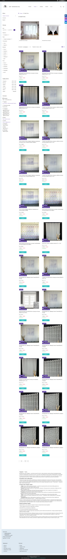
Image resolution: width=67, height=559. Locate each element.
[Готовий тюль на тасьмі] (30, 30)
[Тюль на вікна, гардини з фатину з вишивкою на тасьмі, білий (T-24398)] (30, 197)
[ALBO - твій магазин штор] (5, 6)
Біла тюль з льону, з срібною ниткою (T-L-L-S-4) (51, 243)
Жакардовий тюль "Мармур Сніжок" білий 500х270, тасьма (29, 346)
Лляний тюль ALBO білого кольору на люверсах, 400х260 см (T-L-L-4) (28, 380)
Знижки (46, 6)
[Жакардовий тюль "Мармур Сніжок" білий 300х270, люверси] (30, 401)
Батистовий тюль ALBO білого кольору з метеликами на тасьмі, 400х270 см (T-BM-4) (29, 244)
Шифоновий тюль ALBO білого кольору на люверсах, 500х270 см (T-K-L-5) (29, 108)
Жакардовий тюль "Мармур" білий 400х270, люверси (29, 447)
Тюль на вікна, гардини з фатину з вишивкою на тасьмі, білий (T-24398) (28, 210)
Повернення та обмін (7, 549)
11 (25, 461)
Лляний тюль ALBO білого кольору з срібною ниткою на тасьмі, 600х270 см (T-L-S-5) (52, 108)
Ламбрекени (22, 548)
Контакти (5, 551)
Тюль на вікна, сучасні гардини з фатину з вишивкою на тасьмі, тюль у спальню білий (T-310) (29, 176)
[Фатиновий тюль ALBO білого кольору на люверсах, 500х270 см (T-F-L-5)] (53, 61)
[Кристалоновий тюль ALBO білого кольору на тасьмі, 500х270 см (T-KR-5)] (30, 299)
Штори (21, 545)
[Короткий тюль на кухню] (53, 30)
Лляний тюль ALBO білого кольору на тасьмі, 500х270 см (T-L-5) (52, 278)
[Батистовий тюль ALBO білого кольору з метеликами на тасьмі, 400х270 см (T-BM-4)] (30, 231)
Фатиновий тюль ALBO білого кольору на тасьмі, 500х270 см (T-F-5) (28, 74)
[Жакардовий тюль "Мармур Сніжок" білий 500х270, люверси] (53, 333)
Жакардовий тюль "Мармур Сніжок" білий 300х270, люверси (29, 414)
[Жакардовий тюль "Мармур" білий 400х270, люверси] (30, 435)
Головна (29, 6)
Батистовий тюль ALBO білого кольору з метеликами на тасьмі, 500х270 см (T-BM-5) (52, 210)
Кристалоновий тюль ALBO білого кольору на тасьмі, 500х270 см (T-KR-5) (29, 312)
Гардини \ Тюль (22, 546)
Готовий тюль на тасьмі (23, 40)
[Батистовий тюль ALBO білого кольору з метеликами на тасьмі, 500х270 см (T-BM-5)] (53, 197)
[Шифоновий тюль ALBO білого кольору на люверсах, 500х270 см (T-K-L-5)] (30, 95)
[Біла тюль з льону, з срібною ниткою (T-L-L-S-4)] (53, 231)
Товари (35, 6)
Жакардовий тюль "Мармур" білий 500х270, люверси (52, 447)
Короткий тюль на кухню (46, 40)
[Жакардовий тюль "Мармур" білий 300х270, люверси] (53, 401)
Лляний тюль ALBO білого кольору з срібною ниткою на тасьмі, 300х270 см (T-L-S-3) (52, 176)
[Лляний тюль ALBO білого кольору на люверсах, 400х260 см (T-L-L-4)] (30, 367)
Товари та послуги (6, 15)
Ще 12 (5, 72)
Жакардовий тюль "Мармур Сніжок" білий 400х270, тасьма (52, 312)
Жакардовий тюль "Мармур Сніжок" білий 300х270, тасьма (29, 278)
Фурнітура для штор (23, 551)
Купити (23, 184)
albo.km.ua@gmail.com (6, 122)
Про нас (5, 545)
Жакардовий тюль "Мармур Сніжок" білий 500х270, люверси (52, 346)
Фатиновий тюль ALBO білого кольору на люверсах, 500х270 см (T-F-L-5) (52, 74)
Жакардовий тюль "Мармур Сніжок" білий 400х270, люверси (52, 380)
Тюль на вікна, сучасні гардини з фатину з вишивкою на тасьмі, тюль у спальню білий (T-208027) (29, 142)
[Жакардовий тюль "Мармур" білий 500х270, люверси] (53, 435)
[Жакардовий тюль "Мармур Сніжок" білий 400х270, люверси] (53, 367)
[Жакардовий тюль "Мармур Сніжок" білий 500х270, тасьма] (30, 333)
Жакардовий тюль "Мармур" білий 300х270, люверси (52, 413)
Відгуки (5, 546)
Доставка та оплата (7, 548)
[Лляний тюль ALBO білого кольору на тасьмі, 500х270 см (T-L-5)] (53, 265)
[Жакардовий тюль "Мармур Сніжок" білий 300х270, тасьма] (30, 265)
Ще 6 (4, 58)
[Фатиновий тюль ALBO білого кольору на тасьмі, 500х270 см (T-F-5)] (30, 61)
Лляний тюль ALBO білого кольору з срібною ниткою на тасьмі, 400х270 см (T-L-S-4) (52, 142)
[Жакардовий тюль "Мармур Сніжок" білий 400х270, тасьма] (53, 299)
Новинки (41, 6)
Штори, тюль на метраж (24, 549)
